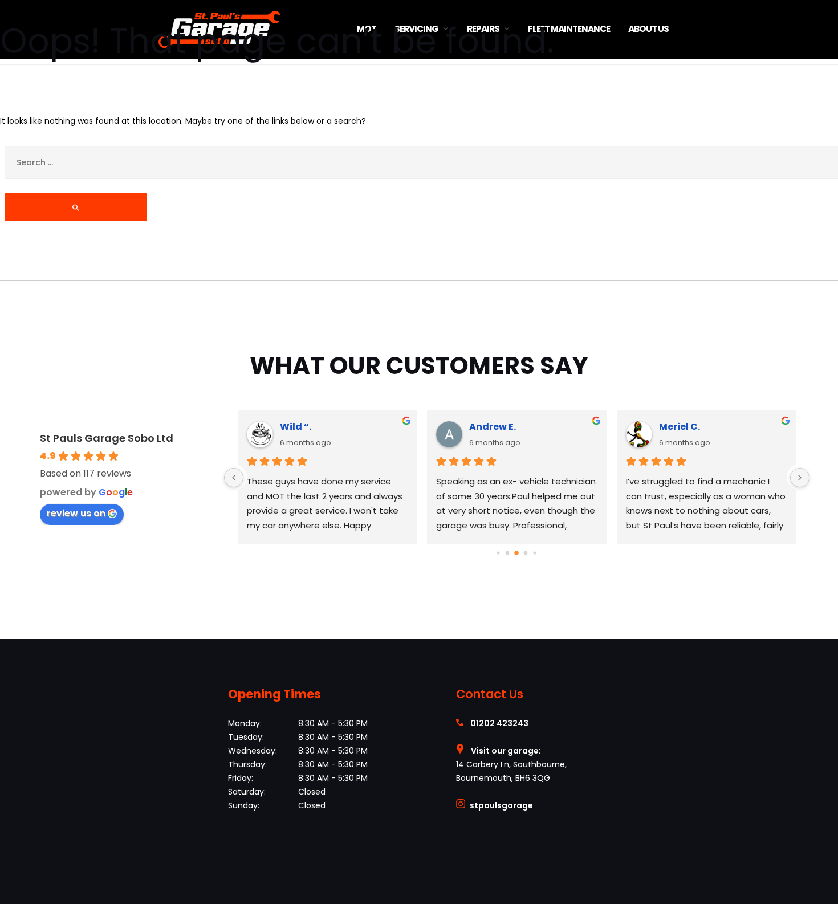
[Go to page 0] (498, 552)
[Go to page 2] (516, 553)
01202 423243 (499, 723)
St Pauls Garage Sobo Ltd (106, 438)
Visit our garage (505, 750)
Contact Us (489, 694)
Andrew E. (492, 426)
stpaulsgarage (501, 805)
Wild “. (295, 426)
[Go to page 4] (535, 552)
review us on (76, 513)
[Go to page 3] (526, 553)
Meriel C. (679, 426)
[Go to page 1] (508, 553)
